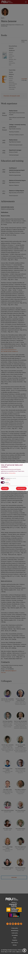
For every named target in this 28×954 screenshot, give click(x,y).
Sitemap (15, 945)
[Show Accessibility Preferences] (24, 950)
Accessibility (15, 935)
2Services (7, 479)
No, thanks (5, 488)
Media (14, 937)
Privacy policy (14, 928)
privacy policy (12, 473)
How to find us (14, 942)
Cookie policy (15, 933)
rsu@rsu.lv (18, 951)
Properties (14, 940)
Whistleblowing (14, 930)
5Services (7, 484)
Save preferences (21, 488)
